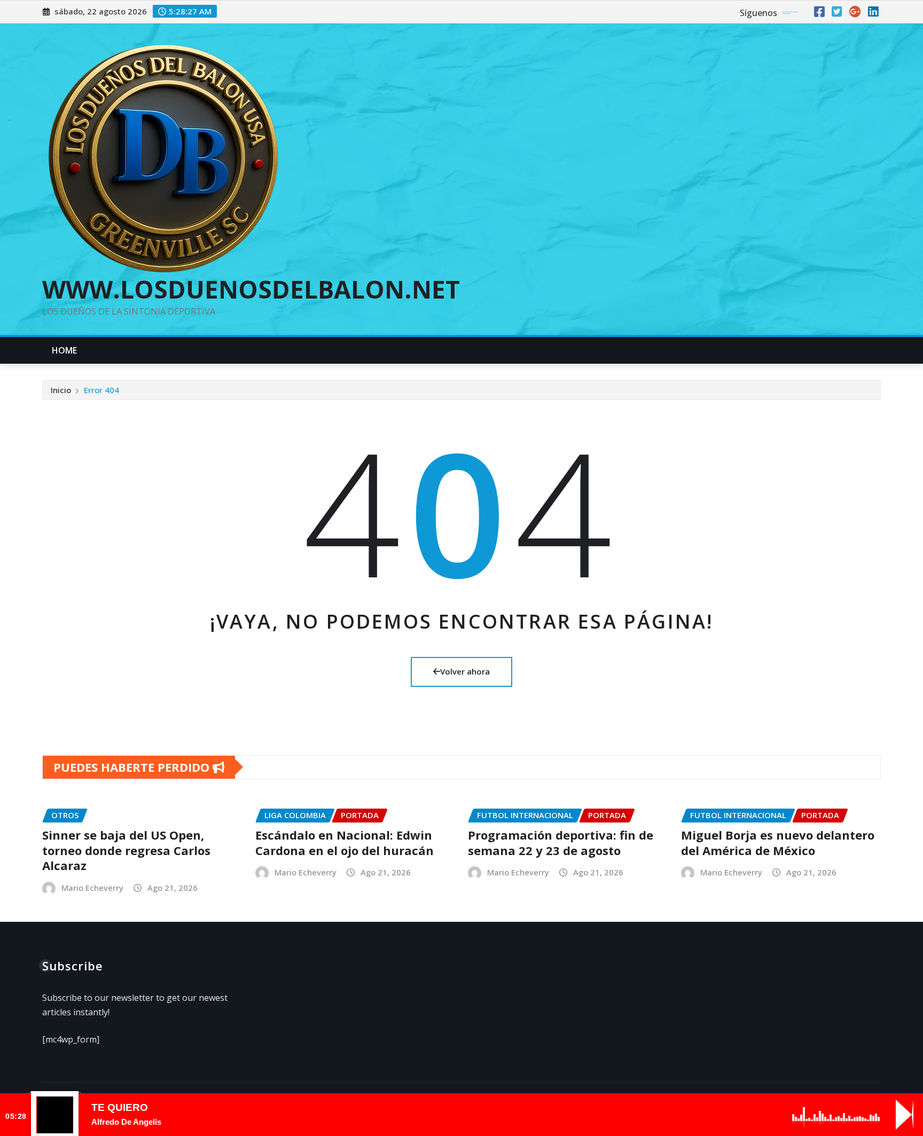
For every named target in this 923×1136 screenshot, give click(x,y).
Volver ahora (465, 671)
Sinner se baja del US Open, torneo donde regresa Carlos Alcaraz (126, 850)
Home (64, 350)
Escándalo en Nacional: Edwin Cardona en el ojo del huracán (344, 842)
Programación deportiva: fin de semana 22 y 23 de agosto (560, 842)
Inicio (61, 390)
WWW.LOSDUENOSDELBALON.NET (251, 288)
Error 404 (101, 390)
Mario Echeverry (92, 887)
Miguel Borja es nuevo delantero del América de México (777, 842)
